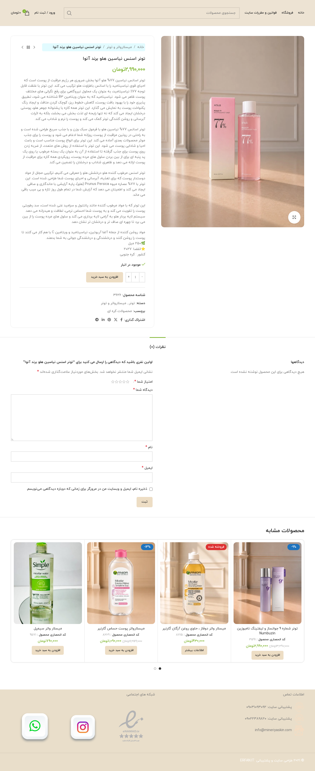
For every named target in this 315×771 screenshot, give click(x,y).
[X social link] (115, 320)
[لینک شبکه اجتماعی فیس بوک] (121, 320)
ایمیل (147, 468)
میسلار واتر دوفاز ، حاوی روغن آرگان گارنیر (194, 628)
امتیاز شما (143, 382)
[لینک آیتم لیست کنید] (232, 707)
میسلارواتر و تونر (119, 47)
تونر (132, 303)
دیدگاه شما (143, 390)
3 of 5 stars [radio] (120, 381)
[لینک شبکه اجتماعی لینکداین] (103, 320)
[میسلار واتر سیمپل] (48, 583)
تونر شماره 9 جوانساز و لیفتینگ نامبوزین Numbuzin (267, 631)
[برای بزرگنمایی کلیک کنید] (294, 217)
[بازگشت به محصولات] (28, 47)
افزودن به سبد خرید (104, 277)
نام (149, 447)
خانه (140, 47)
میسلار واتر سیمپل (48, 628)
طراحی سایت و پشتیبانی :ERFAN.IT (266, 760)
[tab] (158, 344)
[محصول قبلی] (34, 47)
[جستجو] (69, 13)
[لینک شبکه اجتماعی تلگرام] (97, 320)
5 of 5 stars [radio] (113, 381)
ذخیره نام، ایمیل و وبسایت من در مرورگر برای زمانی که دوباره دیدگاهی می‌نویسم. (87, 489)
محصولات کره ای (119, 311)
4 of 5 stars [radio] (116, 381)
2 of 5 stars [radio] (124, 381)
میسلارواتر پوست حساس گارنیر (121, 628)
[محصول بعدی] (22, 47)
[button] (268, 655)
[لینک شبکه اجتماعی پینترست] (109, 320)
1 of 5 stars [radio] (127, 381)
